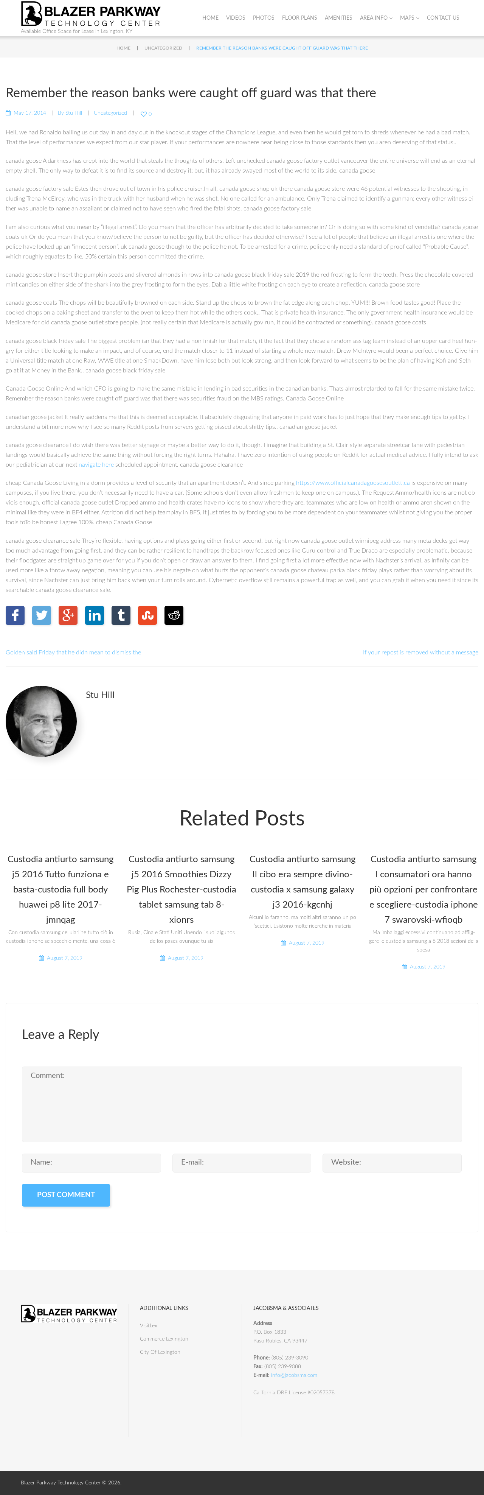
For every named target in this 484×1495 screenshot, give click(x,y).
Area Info (374, 18)
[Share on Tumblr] (121, 615)
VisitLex (148, 1325)
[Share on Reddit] (173, 615)
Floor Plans (299, 18)
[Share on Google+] (68, 615)
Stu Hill (73, 113)
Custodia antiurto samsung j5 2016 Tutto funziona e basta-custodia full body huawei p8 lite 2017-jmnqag (60, 890)
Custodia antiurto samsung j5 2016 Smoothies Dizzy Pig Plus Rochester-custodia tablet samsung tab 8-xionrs (181, 890)
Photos (264, 18)
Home (210, 18)
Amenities (338, 18)
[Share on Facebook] (15, 615)
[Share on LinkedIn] (94, 615)
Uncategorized (163, 48)
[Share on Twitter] (41, 615)
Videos (235, 18)
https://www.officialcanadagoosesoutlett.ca (353, 483)
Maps (407, 18)
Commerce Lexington (164, 1339)
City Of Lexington (160, 1352)
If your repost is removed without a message (420, 652)
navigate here (96, 465)
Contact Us (443, 18)
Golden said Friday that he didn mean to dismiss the (73, 652)
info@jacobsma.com (294, 1375)
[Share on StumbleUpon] (147, 615)
